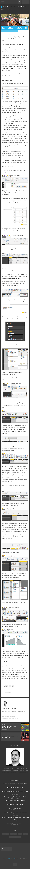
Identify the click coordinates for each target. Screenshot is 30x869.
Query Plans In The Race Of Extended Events (9, 727)
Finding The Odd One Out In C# (15, 804)
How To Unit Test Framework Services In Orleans (15, 783)
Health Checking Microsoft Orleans (15, 787)
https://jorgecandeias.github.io (10, 718)
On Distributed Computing (14, 7)
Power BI (8, 692)
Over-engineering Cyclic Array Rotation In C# (15, 796)
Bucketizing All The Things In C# (15, 823)
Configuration (13, 834)
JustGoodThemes (24, 859)
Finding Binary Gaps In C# (15, 808)
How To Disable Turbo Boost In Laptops (15, 800)
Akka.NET (4, 834)
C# (8, 834)
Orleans (20, 834)
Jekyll (9, 859)
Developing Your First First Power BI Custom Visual (10, 736)
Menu (3, 1)
